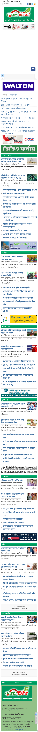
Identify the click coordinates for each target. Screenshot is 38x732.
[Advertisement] (19, 49)
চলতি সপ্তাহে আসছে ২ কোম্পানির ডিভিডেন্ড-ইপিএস (17, 100)
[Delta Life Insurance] (19, 469)
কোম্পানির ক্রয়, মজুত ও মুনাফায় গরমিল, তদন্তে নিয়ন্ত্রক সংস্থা (12, 160)
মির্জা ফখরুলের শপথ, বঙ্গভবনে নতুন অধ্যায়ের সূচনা (12, 258)
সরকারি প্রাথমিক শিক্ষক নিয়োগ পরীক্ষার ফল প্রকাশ (12, 618)
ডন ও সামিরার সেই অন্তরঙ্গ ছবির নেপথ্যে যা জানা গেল (12, 495)
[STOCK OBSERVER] (19, 537)
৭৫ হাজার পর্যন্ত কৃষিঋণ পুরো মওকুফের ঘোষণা (18, 508)
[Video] (19, 149)
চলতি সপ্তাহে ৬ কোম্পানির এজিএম (13, 108)
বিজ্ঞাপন (29, 683)
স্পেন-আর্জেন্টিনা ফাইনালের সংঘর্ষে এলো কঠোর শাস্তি (13, 405)
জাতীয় (4, 252)
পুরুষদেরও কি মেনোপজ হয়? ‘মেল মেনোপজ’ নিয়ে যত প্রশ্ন (13, 565)
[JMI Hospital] (19, 393)
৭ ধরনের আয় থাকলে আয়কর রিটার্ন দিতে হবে (18, 118)
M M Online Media (15, 710)
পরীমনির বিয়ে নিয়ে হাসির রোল (12, 480)
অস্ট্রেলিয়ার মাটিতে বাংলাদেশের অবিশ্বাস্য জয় (17, 454)
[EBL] (19, 319)
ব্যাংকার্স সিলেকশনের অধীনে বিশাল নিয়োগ (16, 655)
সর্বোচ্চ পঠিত (13, 95)
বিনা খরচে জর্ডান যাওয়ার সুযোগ (13, 662)
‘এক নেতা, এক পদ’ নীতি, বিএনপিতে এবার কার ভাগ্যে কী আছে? (18, 113)
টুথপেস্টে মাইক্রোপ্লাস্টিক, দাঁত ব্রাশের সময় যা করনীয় (20, 583)
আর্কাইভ (17, 683)
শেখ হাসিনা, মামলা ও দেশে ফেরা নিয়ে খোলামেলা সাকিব (12, 421)
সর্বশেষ (5, 95)
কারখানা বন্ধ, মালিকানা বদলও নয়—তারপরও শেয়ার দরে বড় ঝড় (13, 176)
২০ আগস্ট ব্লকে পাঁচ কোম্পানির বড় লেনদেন (17, 234)
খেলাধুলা (5, 399)
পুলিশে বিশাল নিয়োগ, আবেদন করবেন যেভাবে (18, 658)
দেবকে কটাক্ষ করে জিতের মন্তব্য (13, 522)
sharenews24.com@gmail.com (15, 730)
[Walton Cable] (19, 140)
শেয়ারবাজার (6, 155)
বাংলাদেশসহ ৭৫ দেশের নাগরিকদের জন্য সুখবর (18, 127)
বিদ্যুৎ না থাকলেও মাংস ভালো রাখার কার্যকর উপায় (19, 600)
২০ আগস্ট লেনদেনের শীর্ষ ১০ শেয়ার (15, 238)
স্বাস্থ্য (3, 544)
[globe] (19, 246)
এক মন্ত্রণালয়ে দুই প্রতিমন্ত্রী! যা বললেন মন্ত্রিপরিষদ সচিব (15, 122)
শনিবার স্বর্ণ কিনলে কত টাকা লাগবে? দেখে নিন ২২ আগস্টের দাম (18, 132)
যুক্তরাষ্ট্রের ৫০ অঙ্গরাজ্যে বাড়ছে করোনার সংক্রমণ (11, 347)
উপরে (36, 719)
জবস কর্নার (6, 613)
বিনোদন (5, 476)
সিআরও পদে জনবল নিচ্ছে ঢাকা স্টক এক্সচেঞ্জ (17, 666)
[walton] (18, 86)
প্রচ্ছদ (3, 683)
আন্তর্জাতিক (6, 326)
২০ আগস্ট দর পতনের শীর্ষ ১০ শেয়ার (15, 230)
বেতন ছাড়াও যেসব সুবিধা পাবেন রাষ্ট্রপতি (16, 105)
